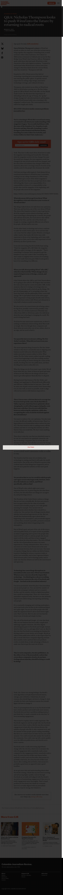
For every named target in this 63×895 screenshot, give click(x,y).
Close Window (31, 447)
